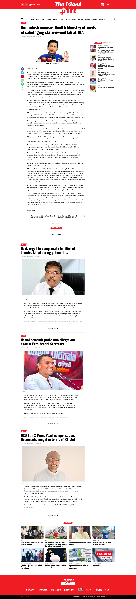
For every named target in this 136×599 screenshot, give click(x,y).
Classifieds (87, 19)
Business (55, 19)
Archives (94, 19)
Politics (80, 19)
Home (32, 19)
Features (43, 19)
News (37, 19)
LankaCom (108, 597)
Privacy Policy (25, 597)
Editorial (68, 19)
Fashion (74, 19)
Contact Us (102, 19)
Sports (49, 19)
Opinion (61, 19)
